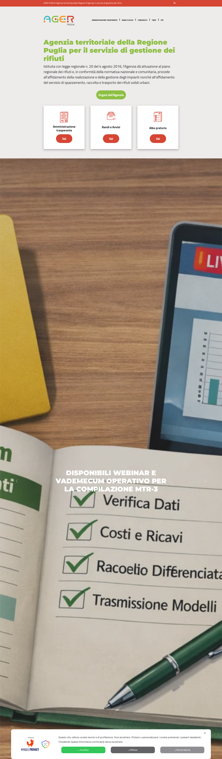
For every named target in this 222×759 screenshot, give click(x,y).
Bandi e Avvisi (127, 20)
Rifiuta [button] (133, 750)
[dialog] (111, 744)
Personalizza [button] (183, 750)
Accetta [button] (84, 750)
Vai (64, 138)
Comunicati (142, 20)
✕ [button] (205, 733)
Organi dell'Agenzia (111, 95)
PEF (162, 20)
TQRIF (154, 20)
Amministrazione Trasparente (104, 20)
